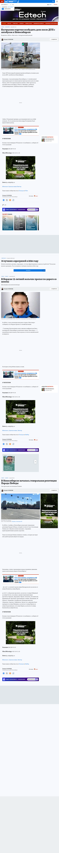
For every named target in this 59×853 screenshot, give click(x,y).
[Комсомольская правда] (11, 1)
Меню (2, 1)
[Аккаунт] (57, 1)
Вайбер (28, 434)
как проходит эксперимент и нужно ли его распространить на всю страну (25, 131)
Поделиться (54, 39)
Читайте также (4, 258)
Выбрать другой (8, 9)
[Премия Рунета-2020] (18, 1)
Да (2, 9)
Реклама (55, 4)
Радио (50, 4)
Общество (16, 127)
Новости (9, 23)
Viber (27, 190)
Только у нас (15, 23)
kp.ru (37, 195)
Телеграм (22, 190)
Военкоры (22, 23)
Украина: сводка (29, 23)
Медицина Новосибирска (40, 23)
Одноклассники (13, 186)
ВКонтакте (5, 186)
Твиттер (20, 186)
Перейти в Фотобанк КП (17, 521)
